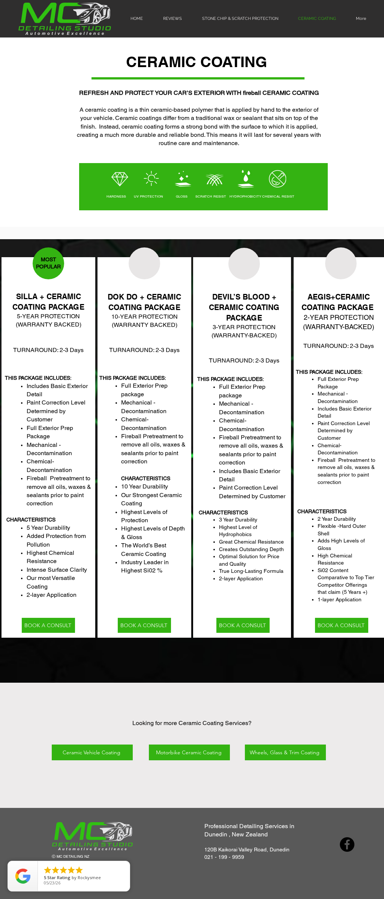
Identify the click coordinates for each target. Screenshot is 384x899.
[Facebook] (347, 844)
